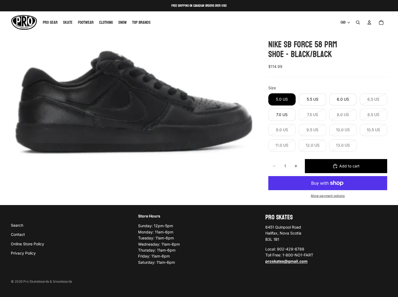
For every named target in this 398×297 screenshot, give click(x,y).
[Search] (358, 22)
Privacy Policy (23, 253)
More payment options (328, 196)
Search (17, 225)
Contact (18, 234)
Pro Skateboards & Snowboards (47, 281)
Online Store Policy (27, 243)
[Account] (369, 22)
